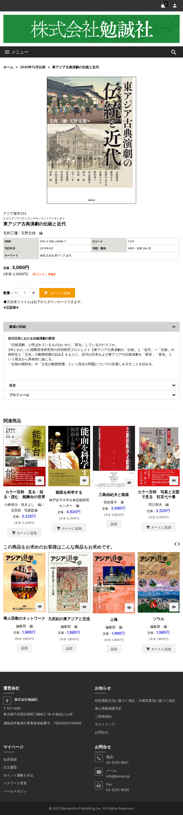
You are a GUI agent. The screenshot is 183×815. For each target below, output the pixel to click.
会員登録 (10, 759)
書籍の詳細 (17, 326)
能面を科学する (69, 492)
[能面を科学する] (69, 456)
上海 (114, 619)
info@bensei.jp (118, 776)
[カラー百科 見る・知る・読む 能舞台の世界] (24, 456)
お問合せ (101, 732)
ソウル (158, 619)
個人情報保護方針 (108, 708)
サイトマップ (105, 724)
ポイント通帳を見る (18, 775)
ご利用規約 (103, 716)
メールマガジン (15, 791)
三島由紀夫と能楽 (114, 494)
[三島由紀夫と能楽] (114, 457)
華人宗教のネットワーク (24, 618)
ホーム (8, 67)
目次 (12, 385)
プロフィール (19, 395)
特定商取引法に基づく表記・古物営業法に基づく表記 (135, 700)
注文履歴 (10, 767)
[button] (132, 80)
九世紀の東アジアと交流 (69, 619)
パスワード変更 (15, 783)
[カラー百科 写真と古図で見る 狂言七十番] (159, 456)
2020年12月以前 (33, 67)
